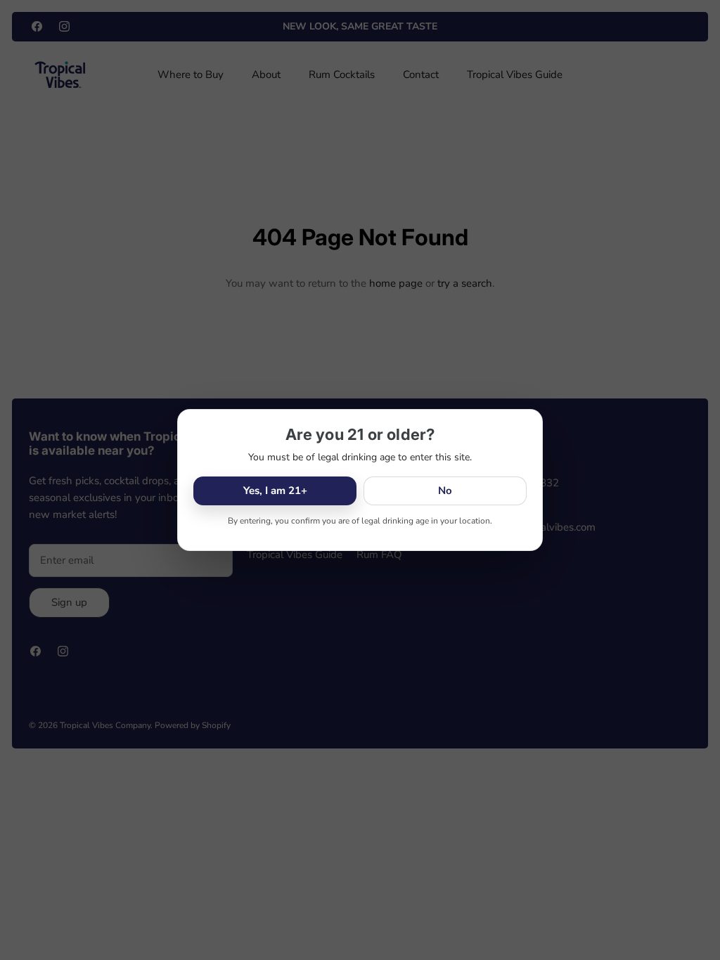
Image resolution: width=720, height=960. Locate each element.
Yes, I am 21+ (275, 491)
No (445, 491)
